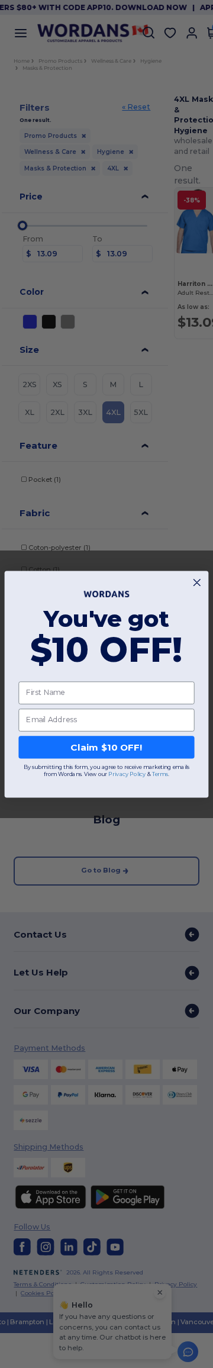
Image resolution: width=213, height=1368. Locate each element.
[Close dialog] (197, 582)
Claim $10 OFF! (106, 747)
